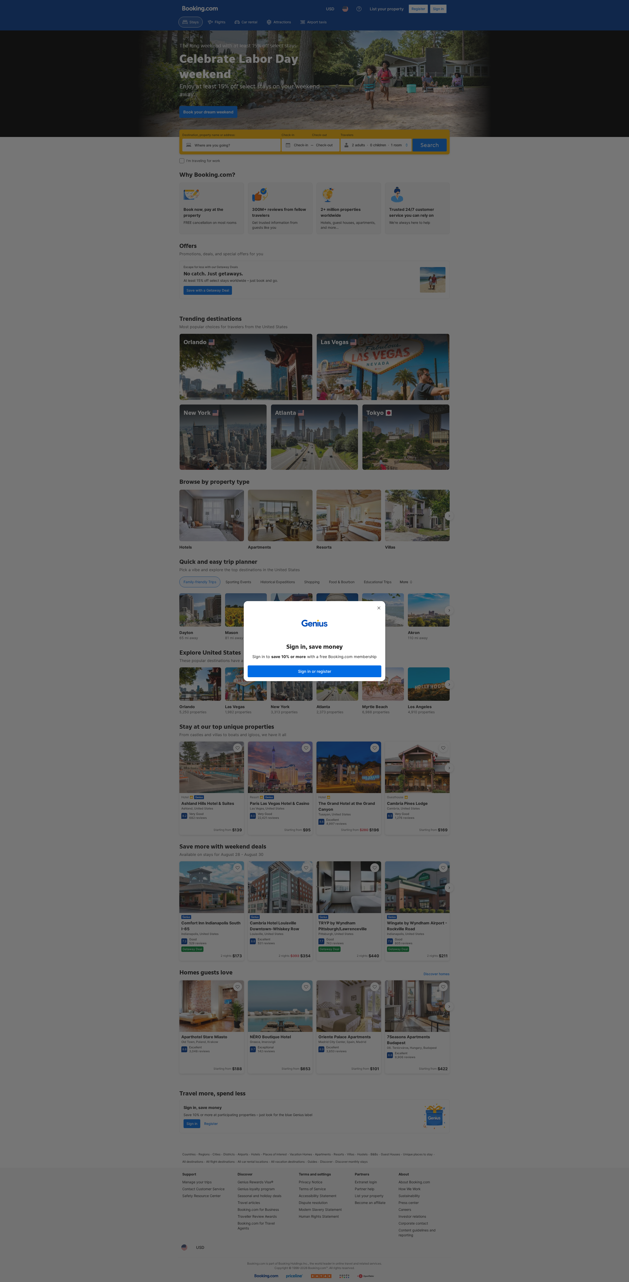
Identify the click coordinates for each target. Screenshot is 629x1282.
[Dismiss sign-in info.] (378, 608)
